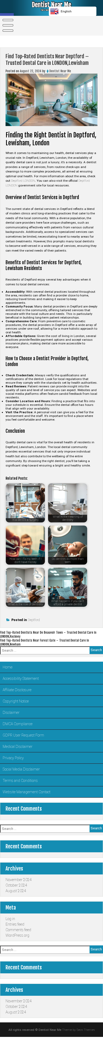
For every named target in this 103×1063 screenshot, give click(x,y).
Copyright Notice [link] (16, 701)
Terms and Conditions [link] (20, 780)
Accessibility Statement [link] (21, 678)
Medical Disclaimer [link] (17, 746)
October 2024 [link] (16, 885)
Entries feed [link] (15, 924)
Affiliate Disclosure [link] (17, 690)
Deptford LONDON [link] (23, 180)
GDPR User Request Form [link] (23, 735)
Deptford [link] (34, 620)
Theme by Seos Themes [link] (78, 1030)
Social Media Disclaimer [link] (21, 769)
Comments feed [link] (18, 930)
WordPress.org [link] (17, 935)
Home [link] (7, 667)
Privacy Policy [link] (13, 758)
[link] (7, 25)
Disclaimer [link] (11, 712)
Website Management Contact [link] (26, 792)
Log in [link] (10, 919)
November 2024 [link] (19, 880)
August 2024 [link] (16, 891)
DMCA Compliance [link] (17, 724)
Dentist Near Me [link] (51, 5)
